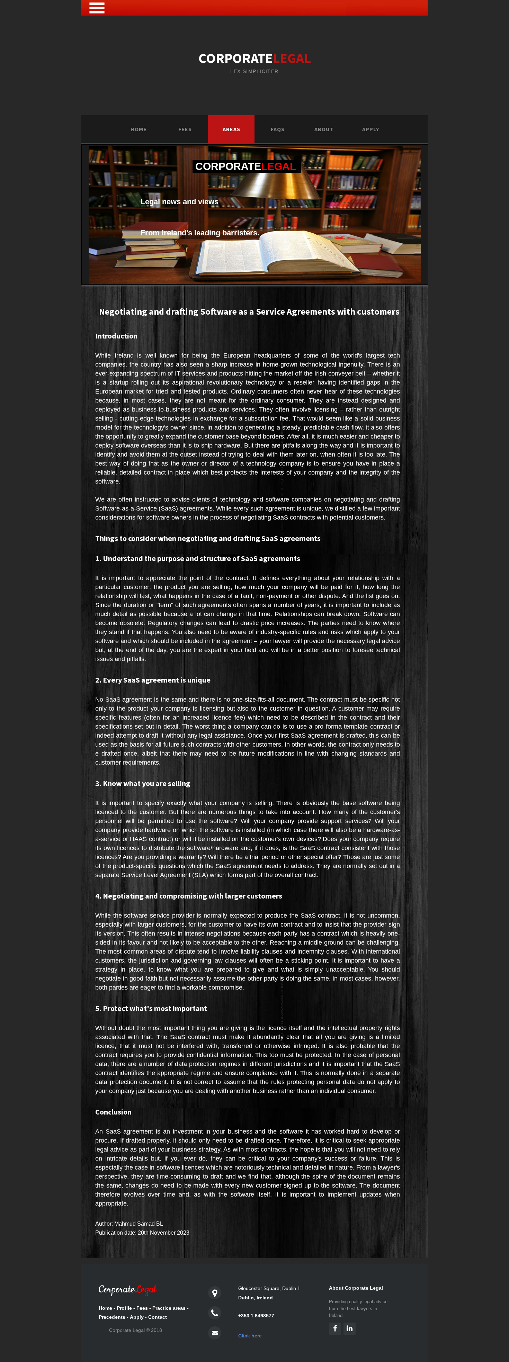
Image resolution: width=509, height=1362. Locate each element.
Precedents (112, 1317)
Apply (370, 129)
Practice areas (169, 1308)
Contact (157, 1317)
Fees (185, 129)
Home (139, 129)
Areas (231, 129)
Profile (124, 1308)
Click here (250, 1335)
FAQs (278, 129)
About (324, 129)
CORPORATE (254, 58)
